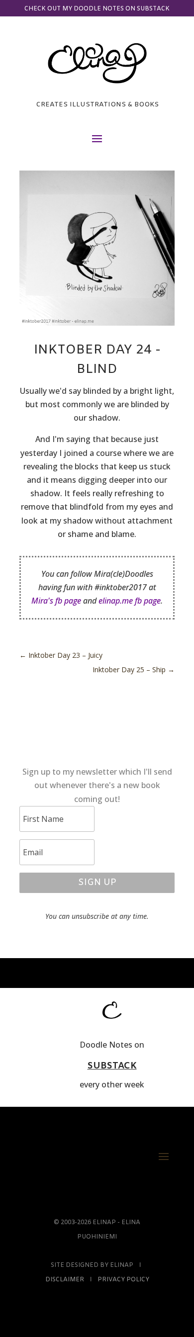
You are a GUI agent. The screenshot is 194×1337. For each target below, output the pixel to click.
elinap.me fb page (129, 600)
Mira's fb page (56, 600)
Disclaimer (64, 1280)
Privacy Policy (123, 1280)
